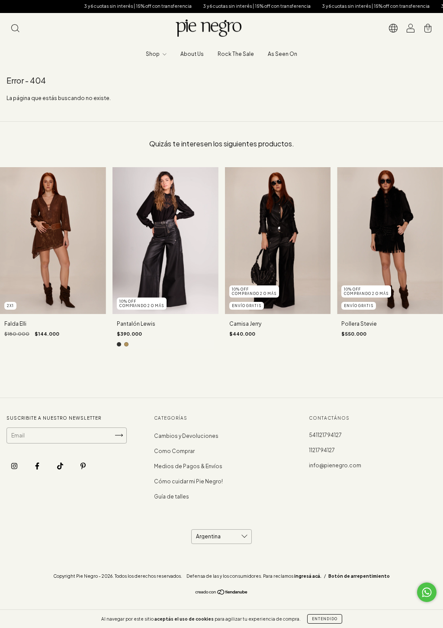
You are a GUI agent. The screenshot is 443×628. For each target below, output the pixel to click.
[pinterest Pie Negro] (83, 466)
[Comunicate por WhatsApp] (427, 592)
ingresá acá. (307, 576)
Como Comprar (174, 451)
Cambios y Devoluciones (186, 436)
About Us (192, 54)
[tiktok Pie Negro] (60, 466)
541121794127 (325, 435)
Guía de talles (171, 496)
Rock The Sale (236, 54)
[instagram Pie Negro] (14, 466)
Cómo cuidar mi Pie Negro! (188, 481)
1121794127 (322, 450)
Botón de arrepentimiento (359, 576)
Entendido (324, 619)
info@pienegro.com (335, 465)
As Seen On (282, 54)
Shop (153, 54)
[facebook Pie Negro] (37, 466)
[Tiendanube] (222, 593)
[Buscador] (15, 29)
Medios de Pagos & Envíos (188, 466)
